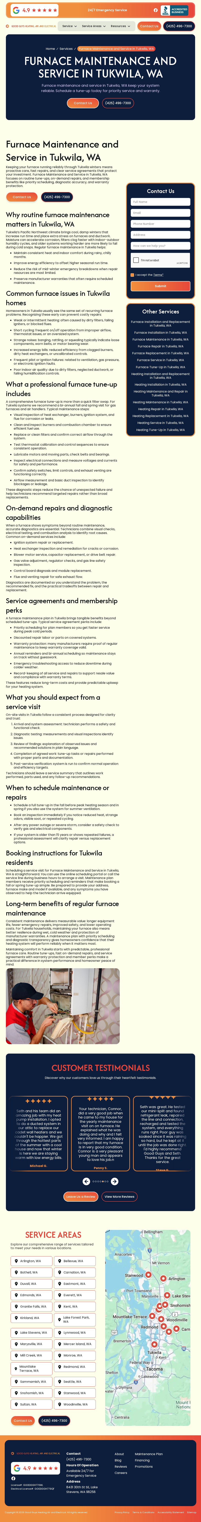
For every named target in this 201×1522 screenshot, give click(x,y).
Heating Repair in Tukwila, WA (160, 409)
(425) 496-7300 (78, 1459)
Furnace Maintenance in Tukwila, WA (160, 339)
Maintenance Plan (149, 1454)
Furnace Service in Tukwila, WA (160, 360)
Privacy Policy (122, 1512)
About (119, 1454)
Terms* (158, 275)
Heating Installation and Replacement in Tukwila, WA (160, 376)
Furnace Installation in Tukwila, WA (160, 332)
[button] (70, 26)
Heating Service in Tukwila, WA (160, 423)
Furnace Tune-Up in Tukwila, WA (160, 367)
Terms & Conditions (143, 1512)
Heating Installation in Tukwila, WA (161, 384)
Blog (118, 1460)
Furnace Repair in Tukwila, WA (161, 346)
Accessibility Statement (171, 1512)
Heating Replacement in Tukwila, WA (160, 416)
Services (66, 49)
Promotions (144, 1466)
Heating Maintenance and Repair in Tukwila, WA (161, 393)
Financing (142, 1460)
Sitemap (191, 1512)
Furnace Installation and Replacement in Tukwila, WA (160, 324)
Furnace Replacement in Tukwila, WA (160, 353)
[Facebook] (155, 10)
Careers (121, 1473)
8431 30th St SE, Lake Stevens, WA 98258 (82, 1489)
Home (50, 49)
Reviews (121, 1466)
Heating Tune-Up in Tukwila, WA (160, 430)
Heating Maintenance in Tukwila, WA (160, 402)
